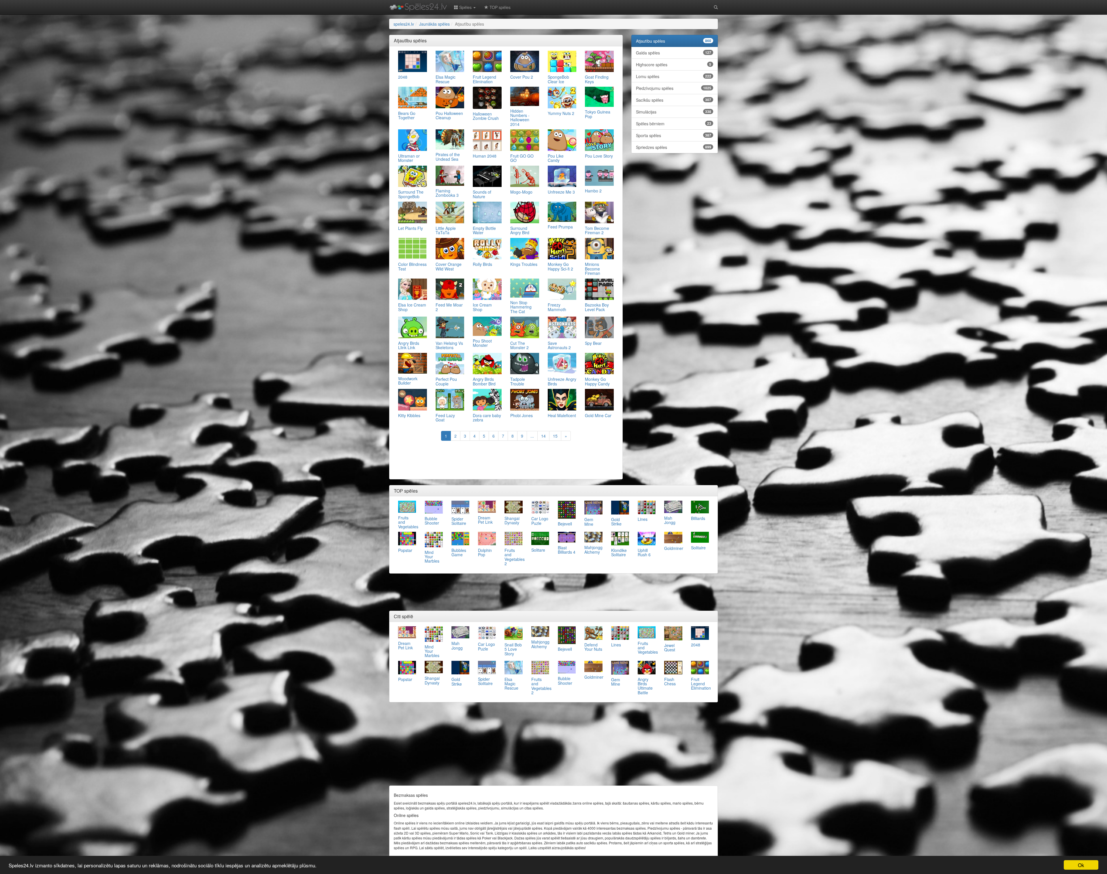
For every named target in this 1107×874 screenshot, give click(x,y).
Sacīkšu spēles (673, 100)
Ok (1081, 865)
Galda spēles (673, 53)
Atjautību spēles (673, 41)
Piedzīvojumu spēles (673, 88)
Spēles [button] (465, 7)
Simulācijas (673, 112)
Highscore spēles (673, 64)
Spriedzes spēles (673, 147)
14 (543, 436)
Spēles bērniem (673, 123)
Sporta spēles (673, 135)
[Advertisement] (506, 461)
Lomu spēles (673, 76)
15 (555, 436)
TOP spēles (499, 7)
